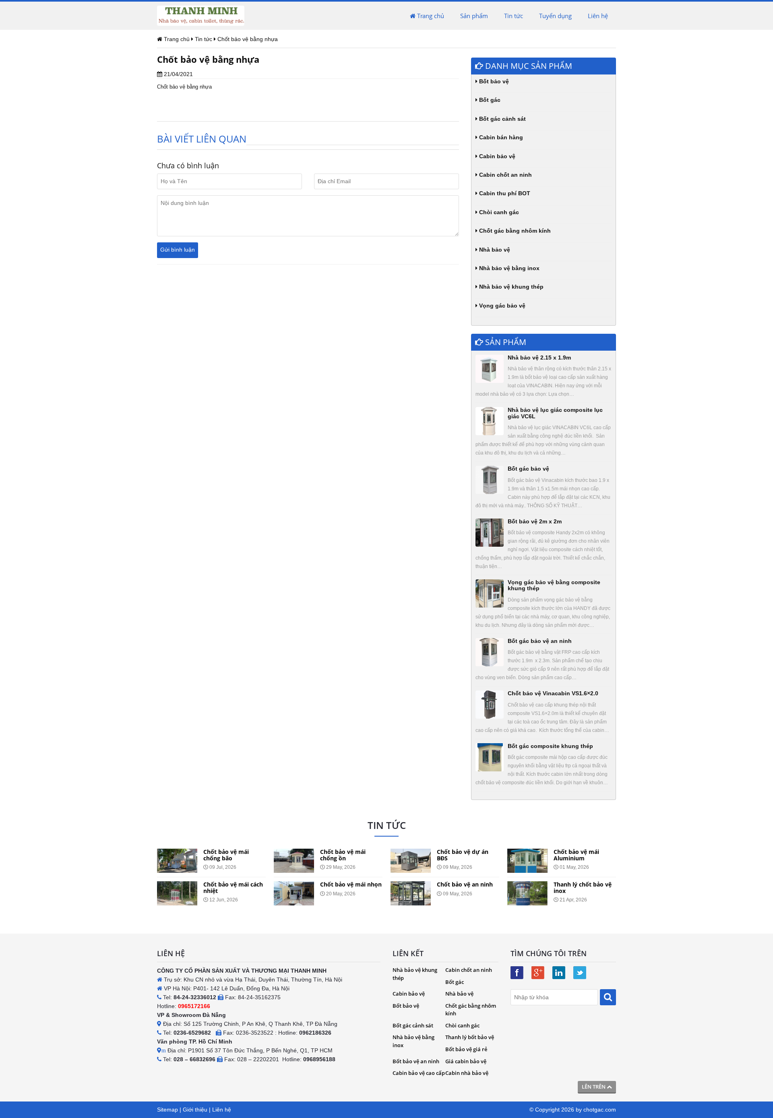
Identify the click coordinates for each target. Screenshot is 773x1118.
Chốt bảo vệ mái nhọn (351, 884)
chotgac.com (599, 1109)
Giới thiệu (195, 1109)
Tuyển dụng (555, 16)
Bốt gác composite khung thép (550, 746)
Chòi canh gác (498, 212)
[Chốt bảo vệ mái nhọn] (294, 893)
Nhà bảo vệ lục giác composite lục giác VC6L (555, 413)
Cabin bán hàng (500, 137)
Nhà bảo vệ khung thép (510, 286)
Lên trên (594, 1086)
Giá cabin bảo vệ (465, 1061)
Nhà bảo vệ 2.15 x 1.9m (539, 357)
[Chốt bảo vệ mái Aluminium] (527, 861)
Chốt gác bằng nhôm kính (514, 230)
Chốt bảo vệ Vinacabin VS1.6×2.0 (553, 693)
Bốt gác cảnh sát (501, 119)
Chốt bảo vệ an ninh (465, 884)
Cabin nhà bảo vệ (466, 1073)
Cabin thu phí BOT (503, 193)
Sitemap (167, 1109)
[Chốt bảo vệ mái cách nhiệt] (177, 893)
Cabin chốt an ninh (504, 175)
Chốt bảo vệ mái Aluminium (576, 855)
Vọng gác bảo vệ (501, 305)
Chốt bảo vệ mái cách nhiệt (233, 887)
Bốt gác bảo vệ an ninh (540, 641)
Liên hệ (598, 16)
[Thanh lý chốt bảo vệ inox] (527, 893)
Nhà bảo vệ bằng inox (508, 268)
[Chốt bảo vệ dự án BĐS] (411, 861)
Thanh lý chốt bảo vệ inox (583, 887)
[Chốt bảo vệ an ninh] (411, 893)
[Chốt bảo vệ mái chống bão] (177, 861)
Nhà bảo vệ (493, 249)
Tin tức (513, 16)
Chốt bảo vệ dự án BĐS (462, 855)
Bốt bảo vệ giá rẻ (466, 1049)
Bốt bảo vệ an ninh (416, 1061)
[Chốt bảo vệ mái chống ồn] (294, 861)
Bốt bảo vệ (493, 81)
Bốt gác (488, 100)
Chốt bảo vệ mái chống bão (226, 855)
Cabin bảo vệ (496, 156)
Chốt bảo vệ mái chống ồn (343, 855)
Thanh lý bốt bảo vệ (469, 1037)
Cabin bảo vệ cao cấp (419, 1073)
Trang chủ (429, 16)
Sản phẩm (474, 16)
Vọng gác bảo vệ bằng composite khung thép (554, 585)
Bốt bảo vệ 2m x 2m (535, 521)
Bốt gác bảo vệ (528, 468)
